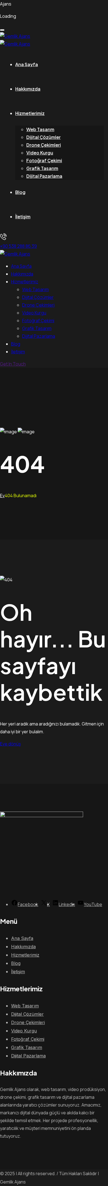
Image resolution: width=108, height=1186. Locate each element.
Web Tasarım (40, 129)
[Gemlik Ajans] (15, 36)
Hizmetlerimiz (30, 113)
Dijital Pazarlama (44, 176)
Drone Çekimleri (43, 145)
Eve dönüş (10, 744)
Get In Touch (13, 364)
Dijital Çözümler (43, 137)
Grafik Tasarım (42, 168)
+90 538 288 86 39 (18, 246)
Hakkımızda (27, 89)
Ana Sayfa (26, 64)
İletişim (22, 216)
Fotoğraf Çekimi (44, 160)
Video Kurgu (39, 153)
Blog (20, 192)
